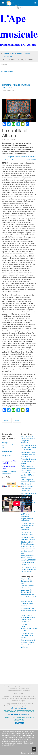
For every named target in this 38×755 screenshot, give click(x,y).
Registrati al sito (7, 451)
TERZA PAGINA (18, 717)
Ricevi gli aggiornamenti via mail (8, 445)
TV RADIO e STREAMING (19, 714)
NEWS (31, 711)
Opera (27, 53)
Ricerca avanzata (6, 71)
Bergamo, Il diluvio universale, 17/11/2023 (22, 157)
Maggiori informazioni (27, 753)
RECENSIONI (17, 53)
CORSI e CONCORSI (24, 718)
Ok (34, 749)
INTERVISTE (22, 711)
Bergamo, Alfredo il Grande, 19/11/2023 (16, 86)
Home (6, 53)
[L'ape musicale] (14, 3)
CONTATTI (19, 723)
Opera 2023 (7, 56)
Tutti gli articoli (6, 455)
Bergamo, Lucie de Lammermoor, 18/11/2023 (20, 160)
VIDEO (7, 717)
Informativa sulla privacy (19, 708)
